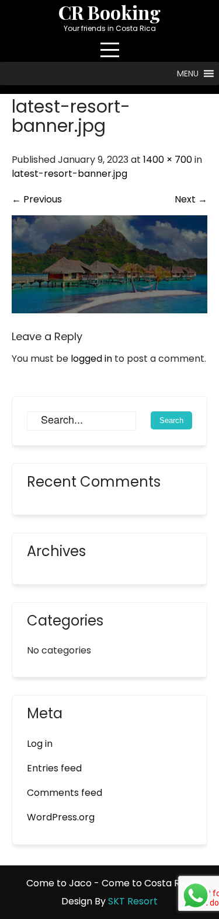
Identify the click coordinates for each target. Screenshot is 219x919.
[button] (188, 73)
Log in (40, 743)
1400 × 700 (167, 159)
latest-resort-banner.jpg (69, 173)
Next (191, 199)
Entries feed (54, 768)
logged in (91, 358)
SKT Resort (133, 901)
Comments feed (64, 792)
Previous (37, 199)
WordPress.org (61, 817)
